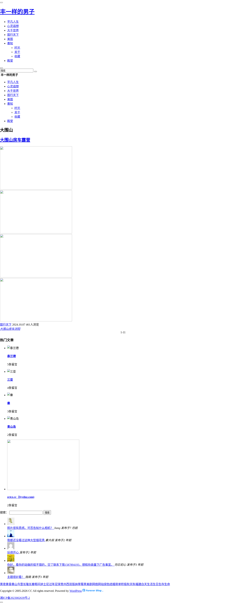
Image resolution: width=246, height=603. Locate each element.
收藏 (17, 56)
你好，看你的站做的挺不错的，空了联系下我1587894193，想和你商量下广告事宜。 (61, 564)
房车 (11, 328)
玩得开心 (13, 552)
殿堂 (10, 60)
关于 (17, 52)
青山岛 (11, 426)
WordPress (76, 590)
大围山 (4, 328)
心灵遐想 (13, 26)
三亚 (10, 379)
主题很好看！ (16, 576)
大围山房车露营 (15, 140)
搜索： (4, 512)
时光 (17, 47)
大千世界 (13, 30)
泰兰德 (11, 356)
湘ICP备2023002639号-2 (15, 597)
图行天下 (13, 34)
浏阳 (17, 328)
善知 (10, 43)
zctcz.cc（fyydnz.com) (20, 497)
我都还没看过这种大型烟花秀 (26, 540)
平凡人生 (13, 21)
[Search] (35, 71)
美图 (10, 39)
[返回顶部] (1, 602)
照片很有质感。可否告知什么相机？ (30, 527)
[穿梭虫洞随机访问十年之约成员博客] (92, 590)
